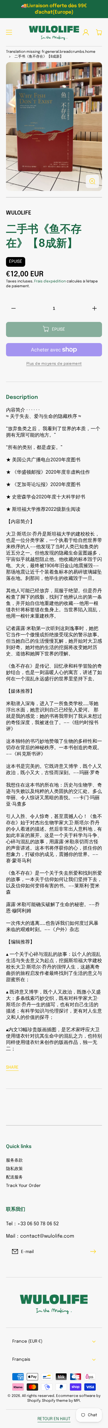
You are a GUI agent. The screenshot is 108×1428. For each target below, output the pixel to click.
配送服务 (14, 1177)
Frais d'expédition (50, 281)
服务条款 (14, 1160)
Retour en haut (54, 1419)
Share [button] (12, 1067)
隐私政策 (14, 1169)
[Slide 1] (54, 197)
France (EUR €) (27, 1341)
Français (21, 1359)
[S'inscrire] (94, 1251)
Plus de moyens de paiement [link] (54, 364)
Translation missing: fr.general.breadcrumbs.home (50, 52)
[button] (9, 32)
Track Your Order (23, 1186)
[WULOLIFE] (54, 32)
